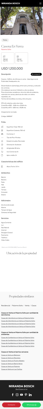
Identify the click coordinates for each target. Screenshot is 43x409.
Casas (34, 306)
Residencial (5, 306)
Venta (27, 306)
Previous (3, 21)
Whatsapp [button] (31, 405)
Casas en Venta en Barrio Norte (11, 363)
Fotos (5, 40)
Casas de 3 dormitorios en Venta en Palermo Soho (18, 323)
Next (39, 21)
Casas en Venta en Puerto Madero (12, 361)
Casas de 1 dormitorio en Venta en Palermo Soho (17, 318)
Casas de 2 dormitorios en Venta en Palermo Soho (18, 321)
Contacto (11, 405)
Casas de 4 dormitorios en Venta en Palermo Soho (18, 326)
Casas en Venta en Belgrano (10, 355)
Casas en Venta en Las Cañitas (11, 369)
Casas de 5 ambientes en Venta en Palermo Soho (17, 346)
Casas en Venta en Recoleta (10, 358)
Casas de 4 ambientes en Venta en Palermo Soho (17, 343)
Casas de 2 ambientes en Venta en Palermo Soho (17, 337)
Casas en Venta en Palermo (10, 366)
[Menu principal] (40, 3)
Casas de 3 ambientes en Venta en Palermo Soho (17, 340)
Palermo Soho (17, 306)
